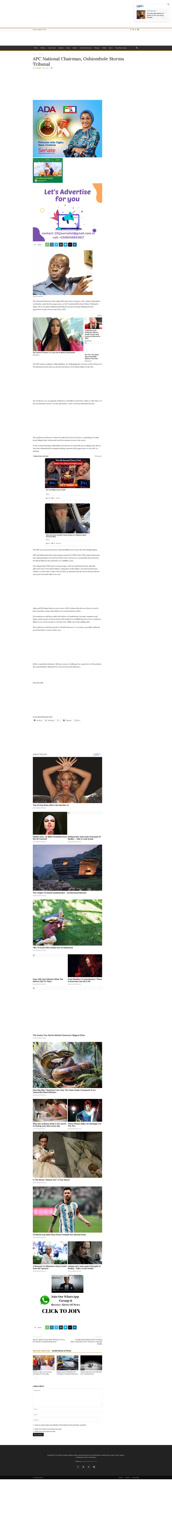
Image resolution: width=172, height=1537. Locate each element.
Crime (68, 48)
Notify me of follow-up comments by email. (48, 1429)
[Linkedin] (75, 245)
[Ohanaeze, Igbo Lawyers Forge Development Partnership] (44, 1362)
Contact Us (127, 1477)
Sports (75, 48)
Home (34, 54)
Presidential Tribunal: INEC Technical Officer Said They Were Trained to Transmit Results (86, 1342)
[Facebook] (130, 29)
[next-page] (37, 1378)
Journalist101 (38, 68)
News (36, 48)
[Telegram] (65, 245)
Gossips (96, 48)
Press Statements (121, 48)
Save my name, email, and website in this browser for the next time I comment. (60, 1425)
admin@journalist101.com (89, 1461)
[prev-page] (34, 1378)
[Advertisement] (59, 14)
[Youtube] (138, 29)
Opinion (61, 48)
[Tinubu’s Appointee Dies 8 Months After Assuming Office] (91, 1362)
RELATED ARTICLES (41, 1351)
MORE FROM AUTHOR (61, 1351)
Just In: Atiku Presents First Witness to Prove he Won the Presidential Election (49, 1341)
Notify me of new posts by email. (45, 1431)
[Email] (70, 245)
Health (104, 48)
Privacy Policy (135, 1477)
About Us (121, 1477)
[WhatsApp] (47, 245)
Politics (43, 48)
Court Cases (52, 48)
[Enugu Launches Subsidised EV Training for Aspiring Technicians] (67, 1362)
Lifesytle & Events (85, 48)
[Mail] (133, 29)
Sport (110, 48)
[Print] (61, 245)
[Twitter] (135, 29)
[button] (136, 48)
